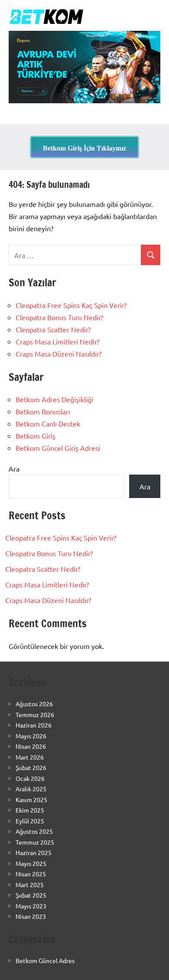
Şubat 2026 (31, 767)
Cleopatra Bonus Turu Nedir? (59, 317)
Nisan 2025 (31, 874)
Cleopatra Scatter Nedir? (53, 329)
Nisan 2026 (31, 746)
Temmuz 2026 (35, 714)
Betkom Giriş (35, 435)
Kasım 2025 (31, 799)
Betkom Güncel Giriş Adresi (58, 447)
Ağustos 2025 (34, 831)
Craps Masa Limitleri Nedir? (57, 341)
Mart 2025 (30, 884)
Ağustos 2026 (34, 704)
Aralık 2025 (31, 789)
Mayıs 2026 (31, 736)
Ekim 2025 (30, 810)
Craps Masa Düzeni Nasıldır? (58, 353)
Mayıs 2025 (31, 863)
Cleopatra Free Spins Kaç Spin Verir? (71, 305)
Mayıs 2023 (31, 906)
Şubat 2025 (31, 895)
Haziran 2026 (34, 725)
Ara (14, 468)
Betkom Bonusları (43, 411)
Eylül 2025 (30, 821)
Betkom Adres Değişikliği (54, 399)
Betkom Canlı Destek (48, 423)
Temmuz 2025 (35, 842)
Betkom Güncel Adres (45, 960)
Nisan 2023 (31, 916)
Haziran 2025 (34, 852)
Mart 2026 (30, 757)
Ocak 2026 (30, 778)
